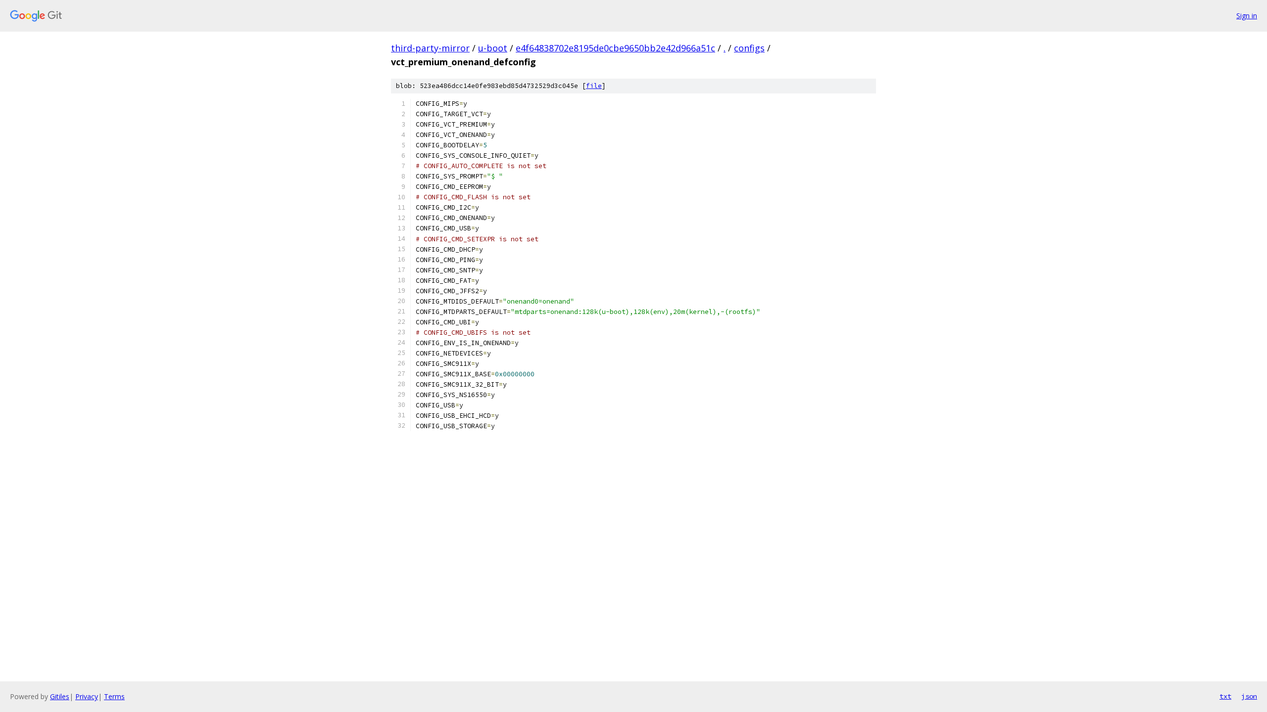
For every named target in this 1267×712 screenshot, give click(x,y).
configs (749, 48)
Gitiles (59, 696)
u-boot (492, 48)
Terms (114, 696)
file (594, 86)
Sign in (1246, 15)
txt (1225, 696)
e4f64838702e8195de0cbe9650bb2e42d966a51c (615, 48)
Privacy (86, 696)
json (1249, 696)
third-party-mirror (430, 48)
